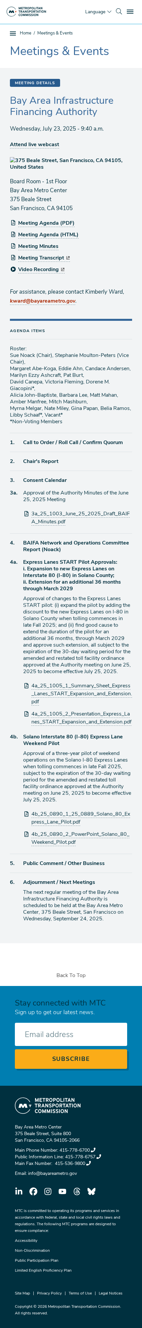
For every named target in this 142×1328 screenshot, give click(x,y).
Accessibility (26, 1240)
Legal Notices (111, 1293)
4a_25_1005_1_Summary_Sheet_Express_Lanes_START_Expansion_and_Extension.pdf (81, 693)
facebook (33, 1191)
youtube (62, 1191)
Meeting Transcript (41, 257)
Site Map (22, 1293)
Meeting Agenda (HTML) (48, 234)
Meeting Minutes (38, 246)
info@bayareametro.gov (52, 1173)
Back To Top (71, 975)
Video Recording (38, 269)
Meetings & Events (55, 33)
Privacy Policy (49, 1293)
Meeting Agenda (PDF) (46, 223)
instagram (48, 1191)
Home (25, 33)
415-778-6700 (74, 1150)
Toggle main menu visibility (130, 11)
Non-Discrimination (32, 1250)
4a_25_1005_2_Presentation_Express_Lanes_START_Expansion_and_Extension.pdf (81, 717)
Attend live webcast (34, 144)
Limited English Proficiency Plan (43, 1270)
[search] (119, 12)
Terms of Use (80, 1293)
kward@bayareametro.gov (42, 301)
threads (77, 1191)
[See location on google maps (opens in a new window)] (71, 163)
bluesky (91, 1191)
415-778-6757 (80, 1157)
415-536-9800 (69, 1163)
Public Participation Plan (36, 1260)
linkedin (19, 1191)
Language (95, 12)
